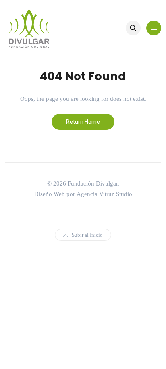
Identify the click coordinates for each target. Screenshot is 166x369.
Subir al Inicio (87, 235)
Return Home (83, 122)
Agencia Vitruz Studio (104, 194)
